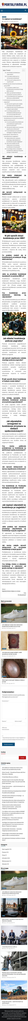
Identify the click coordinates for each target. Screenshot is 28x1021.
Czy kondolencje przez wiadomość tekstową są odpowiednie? (15, 97)
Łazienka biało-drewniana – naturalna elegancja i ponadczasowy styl (12, 829)
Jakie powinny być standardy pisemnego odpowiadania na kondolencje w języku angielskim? (14, 140)
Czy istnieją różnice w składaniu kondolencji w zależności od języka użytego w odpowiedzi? (15, 150)
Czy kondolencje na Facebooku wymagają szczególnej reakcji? (14, 131)
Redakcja (4, 922)
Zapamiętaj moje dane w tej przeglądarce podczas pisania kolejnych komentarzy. (13, 738)
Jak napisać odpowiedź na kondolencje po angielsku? (11, 135)
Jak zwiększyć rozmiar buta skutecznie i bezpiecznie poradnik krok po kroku (12, 625)
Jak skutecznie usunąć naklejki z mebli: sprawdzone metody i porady (12, 653)
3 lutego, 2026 (10, 948)
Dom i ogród (5, 849)
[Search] (25, 10)
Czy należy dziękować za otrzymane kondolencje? (13, 77)
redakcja (5, 21)
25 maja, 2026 (10, 922)
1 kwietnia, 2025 (10, 655)
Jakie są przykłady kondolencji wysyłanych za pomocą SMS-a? (14, 93)
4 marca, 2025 (10, 683)
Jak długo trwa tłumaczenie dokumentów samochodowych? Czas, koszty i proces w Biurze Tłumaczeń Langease (13, 824)
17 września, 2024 (12, 21)
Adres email (18, 721)
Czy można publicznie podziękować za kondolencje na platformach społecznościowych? (15, 123)
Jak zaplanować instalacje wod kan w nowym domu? (13, 839)
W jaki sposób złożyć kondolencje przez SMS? (13, 84)
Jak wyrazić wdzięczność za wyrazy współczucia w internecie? (15, 128)
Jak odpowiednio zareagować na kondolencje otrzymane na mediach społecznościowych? (13, 118)
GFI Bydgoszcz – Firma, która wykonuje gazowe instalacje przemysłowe (12, 818)
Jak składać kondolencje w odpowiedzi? (13, 73)
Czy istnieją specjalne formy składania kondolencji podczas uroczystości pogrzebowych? (14, 112)
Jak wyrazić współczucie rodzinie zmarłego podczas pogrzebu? (14, 104)
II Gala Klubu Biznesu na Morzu (10, 777)
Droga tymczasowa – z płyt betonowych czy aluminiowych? (13, 787)
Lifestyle (4, 16)
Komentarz (5, 701)
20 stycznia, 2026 (11, 977)
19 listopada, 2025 (11, 1004)
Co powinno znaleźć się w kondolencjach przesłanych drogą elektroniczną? (15, 89)
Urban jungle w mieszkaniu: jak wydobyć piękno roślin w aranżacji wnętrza (12, 834)
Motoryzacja (5, 861)
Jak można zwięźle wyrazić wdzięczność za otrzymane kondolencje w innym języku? (13, 145)
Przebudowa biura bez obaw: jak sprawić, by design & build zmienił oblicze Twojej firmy (13, 801)
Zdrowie (4, 864)
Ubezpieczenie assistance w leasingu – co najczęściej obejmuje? (13, 796)
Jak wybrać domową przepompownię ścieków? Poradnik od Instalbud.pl (14, 791)
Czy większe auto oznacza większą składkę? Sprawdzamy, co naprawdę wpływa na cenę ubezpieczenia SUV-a (13, 813)
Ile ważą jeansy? (22, 594)
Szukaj (3, 752)
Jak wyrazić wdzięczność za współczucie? (14, 81)
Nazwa (4, 721)
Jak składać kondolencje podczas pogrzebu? (13, 101)
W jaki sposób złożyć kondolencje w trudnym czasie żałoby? (15, 108)
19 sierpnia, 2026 (10, 628)
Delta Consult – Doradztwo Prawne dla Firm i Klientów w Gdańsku (13, 773)
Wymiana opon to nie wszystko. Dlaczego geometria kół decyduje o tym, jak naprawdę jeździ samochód (13, 781)
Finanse (4, 852)
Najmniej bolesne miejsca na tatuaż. (11, 590)
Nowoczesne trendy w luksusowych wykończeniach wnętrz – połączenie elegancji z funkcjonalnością (11, 806)
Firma (3, 855)
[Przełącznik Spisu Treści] (22, 70)
